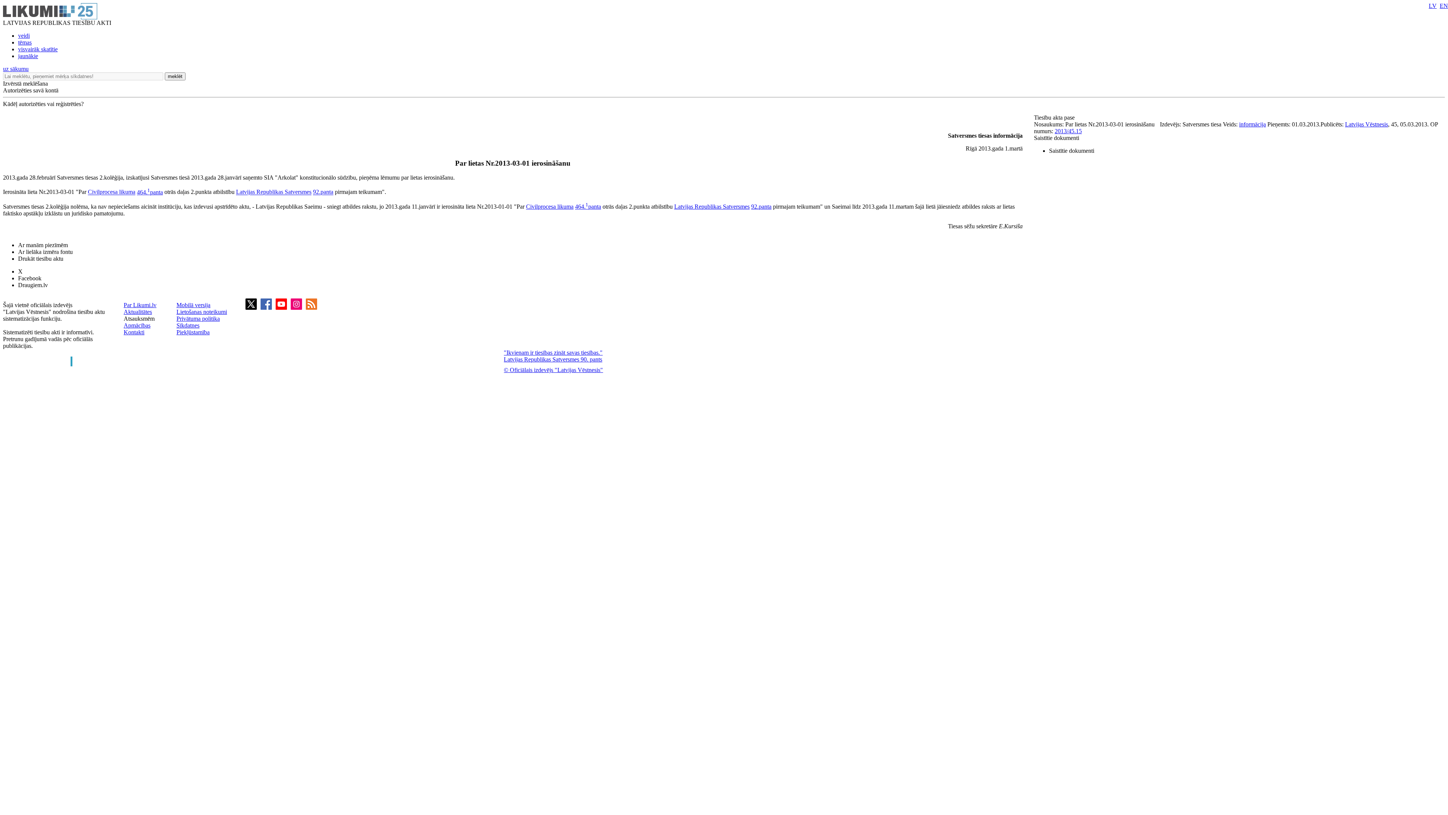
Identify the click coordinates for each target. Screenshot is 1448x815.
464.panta (150, 192)
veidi (24, 35)
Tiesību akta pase (1055, 117)
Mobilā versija (193, 305)
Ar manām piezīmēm (43, 245)
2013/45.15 (1068, 131)
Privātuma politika (198, 318)
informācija (1252, 124)
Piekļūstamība (193, 332)
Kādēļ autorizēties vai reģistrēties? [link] (43, 104)
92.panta (323, 192)
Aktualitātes (138, 312)
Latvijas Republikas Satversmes (273, 192)
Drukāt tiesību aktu (40, 258)
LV (1433, 6)
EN (1444, 6)
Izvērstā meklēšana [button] (25, 83)
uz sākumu (16, 69)
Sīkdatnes (187, 325)
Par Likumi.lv (140, 305)
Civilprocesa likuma (111, 192)
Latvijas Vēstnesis (1366, 124)
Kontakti (134, 332)
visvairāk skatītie (38, 49)
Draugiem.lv (33, 285)
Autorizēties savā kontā (30, 90)
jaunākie (28, 56)
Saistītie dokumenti (1056, 138)
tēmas (25, 42)
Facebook (29, 278)
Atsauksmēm (139, 318)
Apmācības (137, 325)
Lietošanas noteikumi (201, 312)
